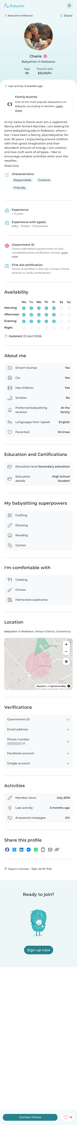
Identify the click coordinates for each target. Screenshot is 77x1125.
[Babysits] (14, 5)
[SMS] (43, 849)
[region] (38, 664)
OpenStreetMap (58, 686)
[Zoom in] (66, 644)
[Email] (50, 849)
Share (68, 15)
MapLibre (41, 686)
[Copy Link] (56, 849)
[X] (14, 849)
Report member (18, 869)
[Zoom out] (66, 651)
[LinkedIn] (21, 849)
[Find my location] (66, 661)
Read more (11, 165)
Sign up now (38, 950)
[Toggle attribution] (69, 686)
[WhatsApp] (36, 849)
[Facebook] (7, 849)
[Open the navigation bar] (69, 5)
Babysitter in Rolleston (38, 61)
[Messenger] (29, 849)
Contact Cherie (30, 1117)
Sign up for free (42, 868)
